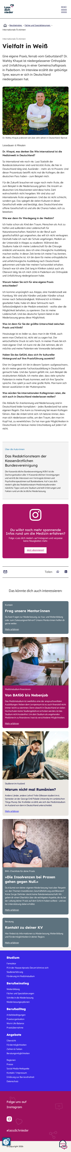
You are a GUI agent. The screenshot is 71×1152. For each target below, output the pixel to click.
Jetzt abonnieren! (35, 550)
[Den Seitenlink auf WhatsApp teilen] (57, 571)
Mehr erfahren (12, 629)
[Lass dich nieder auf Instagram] (9, 1119)
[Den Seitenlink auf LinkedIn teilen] (66, 571)
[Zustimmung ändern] (6, 1141)
